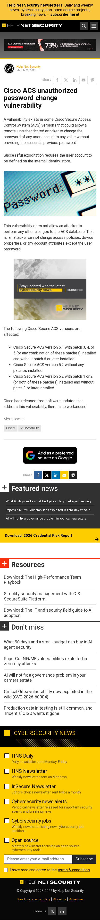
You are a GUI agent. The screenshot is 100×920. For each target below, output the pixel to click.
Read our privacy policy (33, 899)
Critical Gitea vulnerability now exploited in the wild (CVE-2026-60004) (48, 694)
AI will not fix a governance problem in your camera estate (46, 518)
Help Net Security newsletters (35, 5)
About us (59, 899)
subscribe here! (64, 14)
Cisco (10, 428)
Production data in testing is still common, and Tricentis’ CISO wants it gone (48, 710)
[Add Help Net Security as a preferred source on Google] (92, 80)
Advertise (76, 899)
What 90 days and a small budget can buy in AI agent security (48, 501)
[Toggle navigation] (94, 26)
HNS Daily (22, 756)
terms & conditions (74, 870)
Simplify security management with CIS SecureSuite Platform (42, 596)
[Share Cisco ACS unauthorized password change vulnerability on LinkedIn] (75, 80)
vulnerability (30, 428)
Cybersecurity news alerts (39, 801)
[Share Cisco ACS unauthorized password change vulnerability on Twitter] (66, 80)
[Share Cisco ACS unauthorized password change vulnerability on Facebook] (57, 80)
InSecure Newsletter (34, 786)
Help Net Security (29, 66)
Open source (25, 840)
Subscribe (84, 859)
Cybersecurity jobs (31, 821)
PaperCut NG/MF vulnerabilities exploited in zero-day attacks (48, 510)
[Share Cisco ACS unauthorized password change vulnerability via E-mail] (83, 80)
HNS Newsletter (29, 771)
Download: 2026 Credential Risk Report (38, 535)
